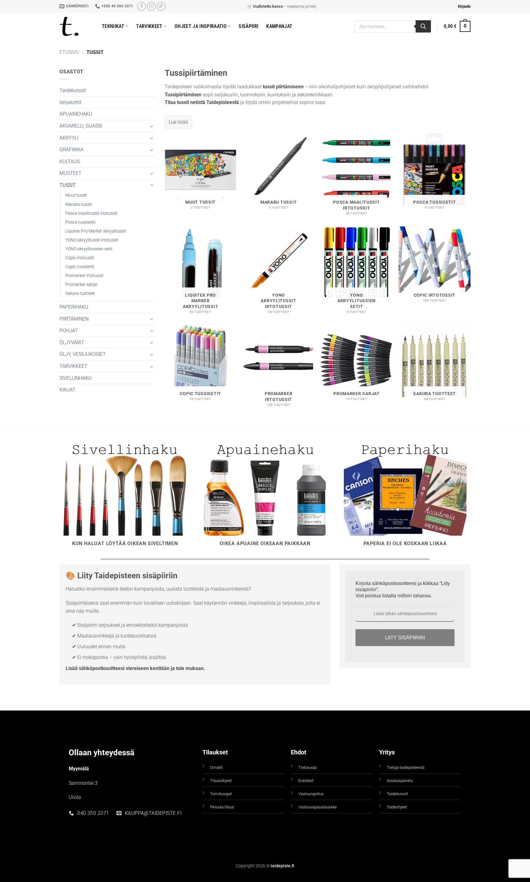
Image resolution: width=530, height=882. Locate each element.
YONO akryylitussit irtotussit (91, 240)
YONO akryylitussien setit (89, 249)
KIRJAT (67, 390)
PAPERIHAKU (74, 307)
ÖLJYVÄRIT (72, 342)
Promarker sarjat (81, 284)
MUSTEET (71, 173)
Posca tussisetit (80, 222)
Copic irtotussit (79, 257)
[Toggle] (152, 126)
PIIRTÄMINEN (74, 319)
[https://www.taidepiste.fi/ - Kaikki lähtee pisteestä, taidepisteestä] (76, 26)
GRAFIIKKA (71, 149)
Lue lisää (178, 122)
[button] (464, 6)
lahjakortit (70, 102)
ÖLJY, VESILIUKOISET (83, 354)
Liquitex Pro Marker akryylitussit (95, 231)
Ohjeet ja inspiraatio (201, 26)
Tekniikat (113, 26)
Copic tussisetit (79, 266)
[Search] (423, 26)
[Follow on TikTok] (161, 6)
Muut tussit (76, 195)
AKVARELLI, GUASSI (81, 126)
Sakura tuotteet (80, 293)
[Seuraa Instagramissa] (151, 6)
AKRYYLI (69, 138)
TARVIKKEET (73, 366)
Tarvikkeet (149, 26)
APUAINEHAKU (76, 114)
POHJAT (69, 330)
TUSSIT (68, 185)
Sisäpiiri (248, 26)
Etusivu (69, 52)
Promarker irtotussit (84, 275)
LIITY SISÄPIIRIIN (405, 637)
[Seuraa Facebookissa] (141, 6)
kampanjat (279, 26)
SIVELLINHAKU (76, 378)
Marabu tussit (78, 204)
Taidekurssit (73, 90)
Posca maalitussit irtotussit (91, 213)
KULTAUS (70, 161)
